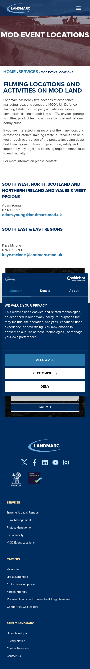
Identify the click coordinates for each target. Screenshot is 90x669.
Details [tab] (45, 290)
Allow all (45, 360)
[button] (78, 8)
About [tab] (73, 290)
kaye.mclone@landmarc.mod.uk (32, 255)
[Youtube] (55, 462)
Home (9, 72)
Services (28, 72)
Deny (45, 386)
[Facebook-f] (34, 462)
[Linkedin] (45, 462)
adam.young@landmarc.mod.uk (32, 215)
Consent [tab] (16, 290)
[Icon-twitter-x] (24, 462)
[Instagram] (66, 462)
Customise (42, 373)
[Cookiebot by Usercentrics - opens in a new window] (67, 279)
